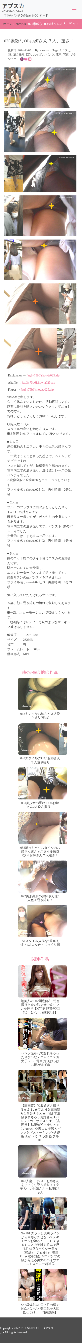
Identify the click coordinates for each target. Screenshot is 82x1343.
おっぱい (38, 54)
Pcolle (25, 1097)
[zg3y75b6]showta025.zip (43, 375)
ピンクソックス (31, 1045)
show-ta (21, 24)
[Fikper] (29, 58)
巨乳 (29, 54)
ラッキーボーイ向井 (34, 1296)
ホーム (8, 24)
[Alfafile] (25, 58)
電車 (59, 54)
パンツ (50, 54)
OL (10, 54)
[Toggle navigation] (74, 9)
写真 (66, 54)
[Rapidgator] (21, 58)
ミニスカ (64, 50)
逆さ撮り (18, 54)
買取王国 (27, 993)
